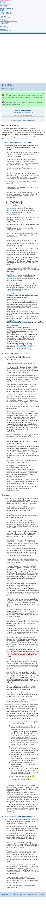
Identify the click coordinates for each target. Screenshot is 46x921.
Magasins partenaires (6, 25)
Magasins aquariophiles (6, 8)
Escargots (3, 16)
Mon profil (3, 26)
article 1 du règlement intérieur (17, 329)
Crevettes (2, 15)
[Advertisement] (23, 58)
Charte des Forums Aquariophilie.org (23, 112)
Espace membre (4, 22)
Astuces (23, 118)
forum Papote (13, 173)
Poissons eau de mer (6, 13)
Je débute (3, 2)
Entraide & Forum (5, 4)
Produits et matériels (6, 11)
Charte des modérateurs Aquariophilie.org (23, 120)
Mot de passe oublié (6, 30)
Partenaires (30, 270)
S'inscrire (2, 29)
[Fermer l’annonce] (44, 93)
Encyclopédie (4, 6)
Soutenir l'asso (4, 23)
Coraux (2, 19)
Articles (2, 9)
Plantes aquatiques (5, 17)
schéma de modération (14, 291)
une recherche (11, 209)
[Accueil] (6, 1)
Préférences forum (5, 27)
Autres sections (12, 277)
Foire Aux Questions (13, 214)
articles (29, 347)
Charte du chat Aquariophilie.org (23, 115)
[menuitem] (3, 85)
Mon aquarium (4, 5)
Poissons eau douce (6, 12)
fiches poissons (21, 347)
